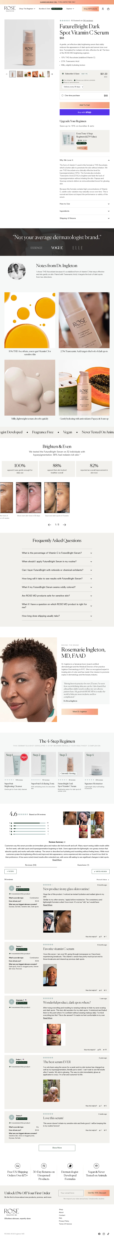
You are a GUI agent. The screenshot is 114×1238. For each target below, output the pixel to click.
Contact (62, 1215)
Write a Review (103, 872)
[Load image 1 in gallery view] (12, 74)
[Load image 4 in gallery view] (35, 74)
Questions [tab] (87, 865)
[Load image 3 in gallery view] (27, 74)
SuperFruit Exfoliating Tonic (42, 784)
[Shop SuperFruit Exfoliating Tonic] (43, 764)
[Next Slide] (103, 825)
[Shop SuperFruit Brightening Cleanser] (16, 764)
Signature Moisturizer (94, 784)
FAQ (60, 1218)
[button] (108, 9)
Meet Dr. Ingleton (80, 712)
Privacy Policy (64, 1221)
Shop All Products (90, 9)
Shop (61, 1209)
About (61, 1212)
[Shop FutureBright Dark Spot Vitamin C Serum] (70, 764)
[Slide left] (6, 74)
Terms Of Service (65, 1224)
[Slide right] (51, 74)
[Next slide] (64, 525)
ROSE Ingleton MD (17, 1234)
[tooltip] (64, 842)
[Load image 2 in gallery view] (20, 74)
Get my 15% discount (97, 1193)
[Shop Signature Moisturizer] (97, 764)
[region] (79, 825)
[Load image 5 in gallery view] (42, 74)
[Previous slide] (49, 525)
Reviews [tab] (35, 865)
